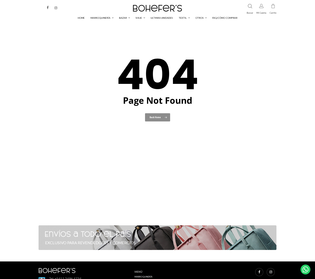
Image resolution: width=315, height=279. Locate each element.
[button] (305, 269)
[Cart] (273, 7)
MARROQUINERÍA (143, 276)
